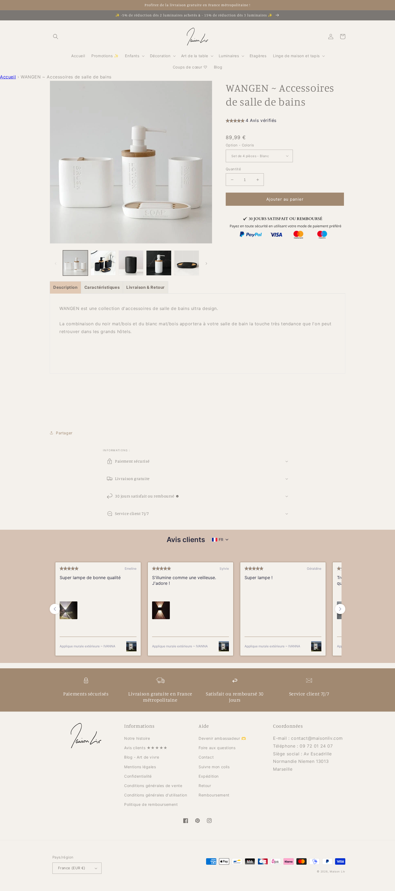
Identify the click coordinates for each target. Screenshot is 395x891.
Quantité (233, 169)
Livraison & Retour (145, 287)
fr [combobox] (221, 539)
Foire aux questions (217, 747)
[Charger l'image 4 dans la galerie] (158, 262)
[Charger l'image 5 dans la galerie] (186, 262)
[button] (56, 36)
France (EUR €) (71, 868)
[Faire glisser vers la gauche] (56, 263)
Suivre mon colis (214, 766)
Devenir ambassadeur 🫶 (222, 738)
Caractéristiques (102, 287)
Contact (206, 757)
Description (65, 287)
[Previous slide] (55, 609)
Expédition (209, 776)
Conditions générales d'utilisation (155, 795)
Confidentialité (138, 776)
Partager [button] (64, 433)
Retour (205, 785)
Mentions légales (140, 766)
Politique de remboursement (151, 804)
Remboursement (214, 795)
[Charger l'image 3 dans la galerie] (131, 262)
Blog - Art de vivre (141, 757)
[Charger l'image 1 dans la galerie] (75, 262)
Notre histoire (137, 738)
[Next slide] (340, 609)
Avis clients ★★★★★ (146, 747)
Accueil (8, 77)
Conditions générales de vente (153, 785)
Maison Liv (337, 871)
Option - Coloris (240, 145)
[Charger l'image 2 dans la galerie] (103, 262)
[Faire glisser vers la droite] (206, 263)
